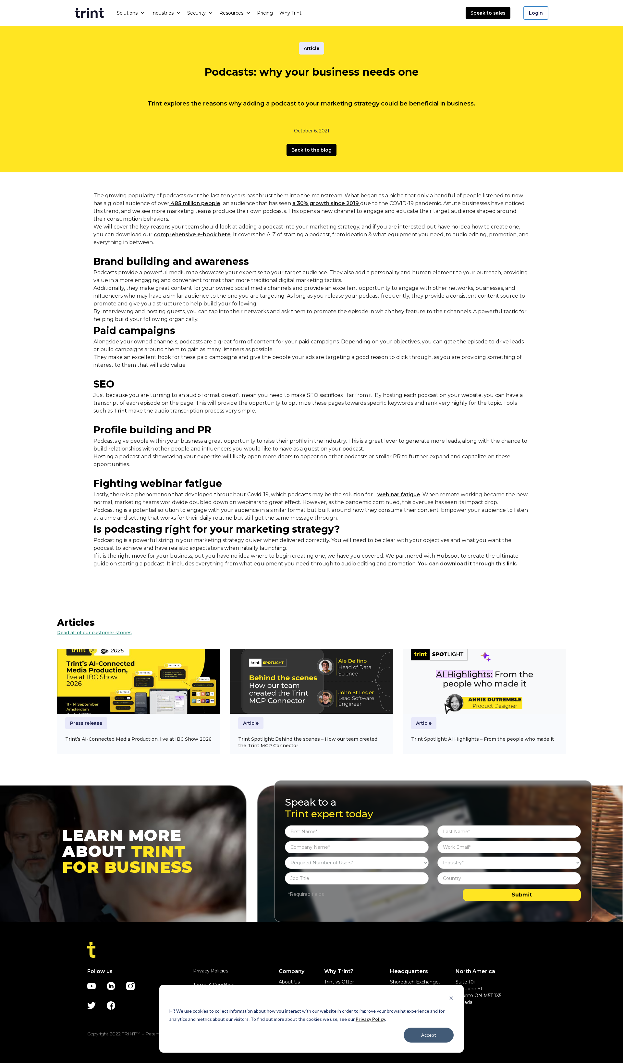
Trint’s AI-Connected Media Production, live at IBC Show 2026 (138, 739)
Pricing (265, 13)
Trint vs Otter (339, 982)
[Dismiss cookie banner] (451, 999)
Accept (428, 1035)
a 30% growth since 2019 (326, 203)
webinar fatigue (398, 494)
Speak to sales (488, 13)
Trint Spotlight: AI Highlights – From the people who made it (482, 739)
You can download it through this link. (467, 564)
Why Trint (290, 13)
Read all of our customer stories (94, 633)
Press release (86, 723)
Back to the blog (311, 150)
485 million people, (195, 203)
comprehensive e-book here (192, 234)
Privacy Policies (210, 971)
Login (536, 13)
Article (311, 48)
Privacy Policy (370, 1019)
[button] (131, 13)
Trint (120, 411)
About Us (289, 982)
